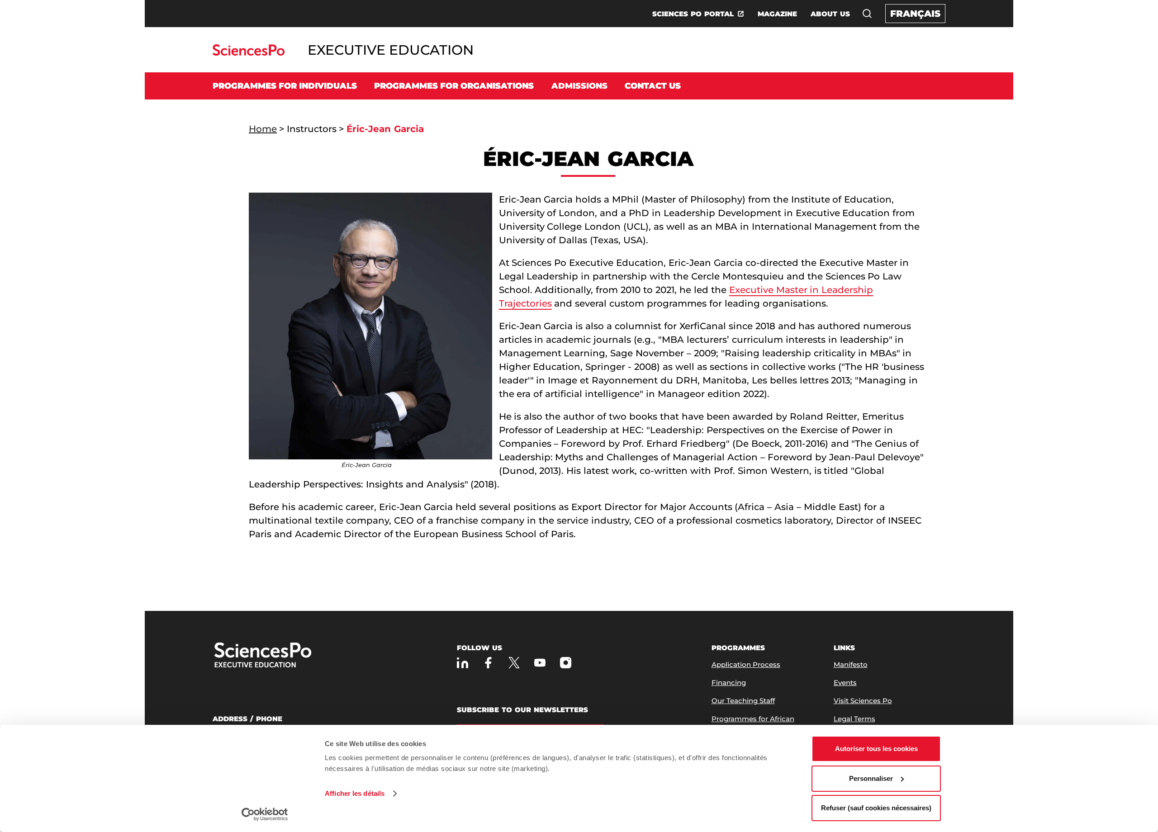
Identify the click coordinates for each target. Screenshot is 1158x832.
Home (263, 128)
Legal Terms (854, 718)
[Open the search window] (867, 13)
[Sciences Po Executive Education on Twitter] (514, 662)
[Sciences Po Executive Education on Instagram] (565, 662)
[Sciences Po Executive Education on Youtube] (540, 662)
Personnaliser (871, 778)
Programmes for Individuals (285, 86)
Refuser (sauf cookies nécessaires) (876, 808)
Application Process (746, 664)
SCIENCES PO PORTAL (693, 13)
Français (915, 13)
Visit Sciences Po (863, 700)
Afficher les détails (354, 793)
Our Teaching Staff (743, 700)
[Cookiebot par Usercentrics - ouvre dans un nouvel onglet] (264, 814)
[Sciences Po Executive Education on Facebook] (488, 662)
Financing (729, 682)
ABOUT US (830, 13)
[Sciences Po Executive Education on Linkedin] (462, 662)
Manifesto (851, 664)
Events (845, 682)
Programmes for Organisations (454, 86)
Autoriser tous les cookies (876, 748)
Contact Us (653, 86)
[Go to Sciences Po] (249, 53)
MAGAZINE (777, 13)
